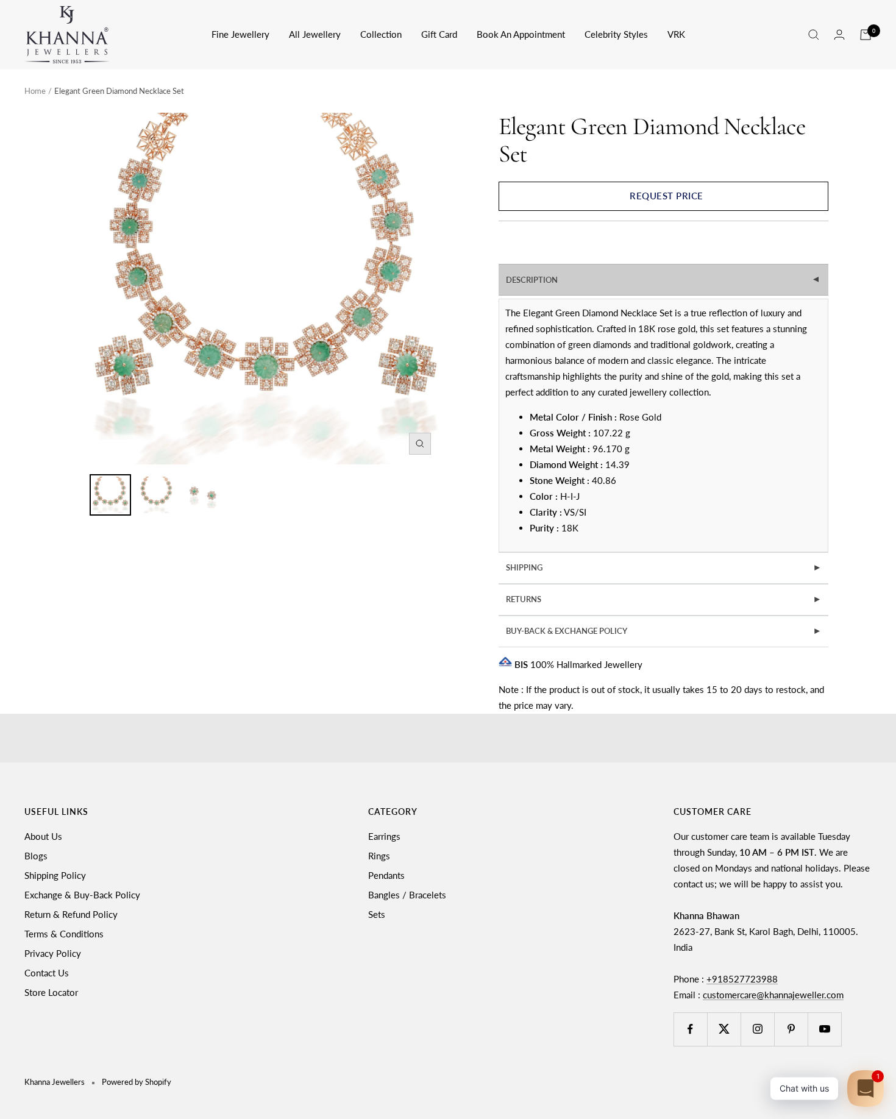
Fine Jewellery (240, 34)
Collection (381, 34)
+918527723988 (742, 978)
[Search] (813, 34)
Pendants (386, 875)
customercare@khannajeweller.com (773, 994)
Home (35, 91)
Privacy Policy (52, 953)
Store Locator (51, 992)
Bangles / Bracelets (407, 894)
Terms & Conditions (64, 933)
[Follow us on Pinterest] (791, 1029)
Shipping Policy (55, 875)
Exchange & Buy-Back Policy (82, 894)
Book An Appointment (521, 34)
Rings (379, 855)
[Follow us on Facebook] (690, 1029)
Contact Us (46, 972)
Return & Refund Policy (71, 914)
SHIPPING (664, 567)
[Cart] (865, 34)
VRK (676, 34)
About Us (43, 836)
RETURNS (664, 599)
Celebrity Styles (616, 34)
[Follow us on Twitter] (724, 1029)
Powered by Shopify (136, 1082)
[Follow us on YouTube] (824, 1029)
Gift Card (439, 34)
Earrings (384, 836)
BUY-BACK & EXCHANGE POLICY (664, 631)
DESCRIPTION (664, 280)
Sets (376, 914)
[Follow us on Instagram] (757, 1029)
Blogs (36, 855)
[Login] (839, 34)
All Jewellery (315, 34)
